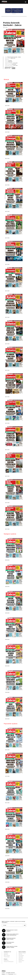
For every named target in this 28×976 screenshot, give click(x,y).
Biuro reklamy (7, 955)
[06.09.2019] (14, 653)
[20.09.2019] (14, 706)
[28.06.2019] (14, 817)
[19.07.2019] (14, 737)
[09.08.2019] (14, 547)
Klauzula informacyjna (8, 961)
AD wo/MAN (21, 955)
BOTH (6, 974)
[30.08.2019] (14, 627)
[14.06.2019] (14, 869)
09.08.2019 (14, 64)
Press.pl (20, 954)
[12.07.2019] (14, 763)
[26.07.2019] (14, 92)
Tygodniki (10, 60)
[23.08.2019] (14, 600)
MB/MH (14, 974)
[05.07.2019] (14, 790)
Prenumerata (6, 956)
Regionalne (10, 61)
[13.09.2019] (14, 680)
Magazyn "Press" (22, 953)
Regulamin (6, 960)
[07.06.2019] (14, 896)
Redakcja (6, 953)
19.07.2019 (15, 65)
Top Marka (21, 956)
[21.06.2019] (14, 843)
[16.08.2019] (14, 574)
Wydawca (6, 954)
